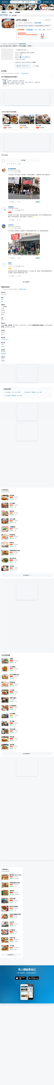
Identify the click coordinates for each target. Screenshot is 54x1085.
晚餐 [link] (44, 29)
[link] (16, 499)
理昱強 (10, 263)
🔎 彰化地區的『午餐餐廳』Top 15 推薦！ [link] (33, 392)
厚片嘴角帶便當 (12, 168)
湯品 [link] (2, 301)
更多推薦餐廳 (26, 753)
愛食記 (1, 15)
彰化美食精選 (21, 29)
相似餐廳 (17, 12)
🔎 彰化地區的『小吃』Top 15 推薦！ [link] (12, 392)
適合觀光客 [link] (3, 353)
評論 (11, 12)
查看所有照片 (48, 8)
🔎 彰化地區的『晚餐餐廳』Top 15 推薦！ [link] (13, 395)
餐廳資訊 (4, 12)
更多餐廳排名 (26, 575)
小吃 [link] (36, 29)
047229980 (22, 59)
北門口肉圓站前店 (26, 57)
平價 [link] (2, 344)
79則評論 (42, 38)
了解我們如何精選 (37, 22)
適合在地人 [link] (3, 351)
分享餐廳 (37, 66)
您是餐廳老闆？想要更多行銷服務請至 (25, 62)
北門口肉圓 (21, 19)
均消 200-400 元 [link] (4, 339)
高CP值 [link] (2, 346)
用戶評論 (5, 155)
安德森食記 (11, 206)
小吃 (10, 15)
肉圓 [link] (2, 299)
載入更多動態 (26, 281)
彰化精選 (6, 15)
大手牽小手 (11, 225)
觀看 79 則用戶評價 (24, 66)
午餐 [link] (40, 29)
